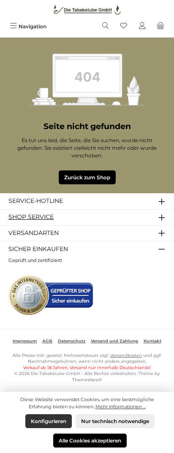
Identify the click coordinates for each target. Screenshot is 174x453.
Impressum (25, 341)
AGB (47, 341)
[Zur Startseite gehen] (87, 9)
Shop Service (31, 217)
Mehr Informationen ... (120, 407)
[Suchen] (105, 26)
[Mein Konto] (142, 26)
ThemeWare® (87, 380)
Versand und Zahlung (114, 341)
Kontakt (152, 341)
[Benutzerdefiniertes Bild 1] (50, 295)
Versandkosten (126, 355)
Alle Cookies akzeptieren (90, 440)
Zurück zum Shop (87, 177)
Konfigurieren (48, 421)
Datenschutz (71, 341)
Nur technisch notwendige (115, 421)
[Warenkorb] (160, 26)
